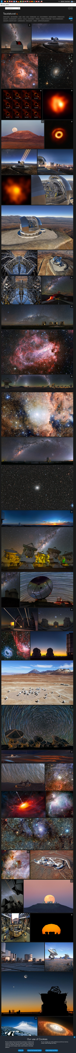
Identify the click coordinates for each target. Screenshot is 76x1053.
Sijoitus (70, 18)
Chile (27, 16)
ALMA (20, 16)
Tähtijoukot (29, 20)
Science (62, 1)
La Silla (25, 18)
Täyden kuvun (61, 16)
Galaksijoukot (12, 18)
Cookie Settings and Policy (51, 1050)
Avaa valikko (5, 4)
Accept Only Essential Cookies (34, 1050)
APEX (24, 16)
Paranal (38, 18)
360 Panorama (14, 16)
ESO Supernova (44, 16)
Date (71, 20)
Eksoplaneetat (52, 16)
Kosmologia (33, 16)
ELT (38, 16)
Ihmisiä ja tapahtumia (46, 18)
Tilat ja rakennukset (58, 18)
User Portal (67, 1)
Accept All (21, 1050)
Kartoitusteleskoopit (43, 20)
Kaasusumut (31, 18)
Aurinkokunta (21, 20)
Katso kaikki (6, 16)
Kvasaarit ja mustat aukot (9, 20)
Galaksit (5, 18)
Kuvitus (20, 18)
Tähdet (35, 20)
